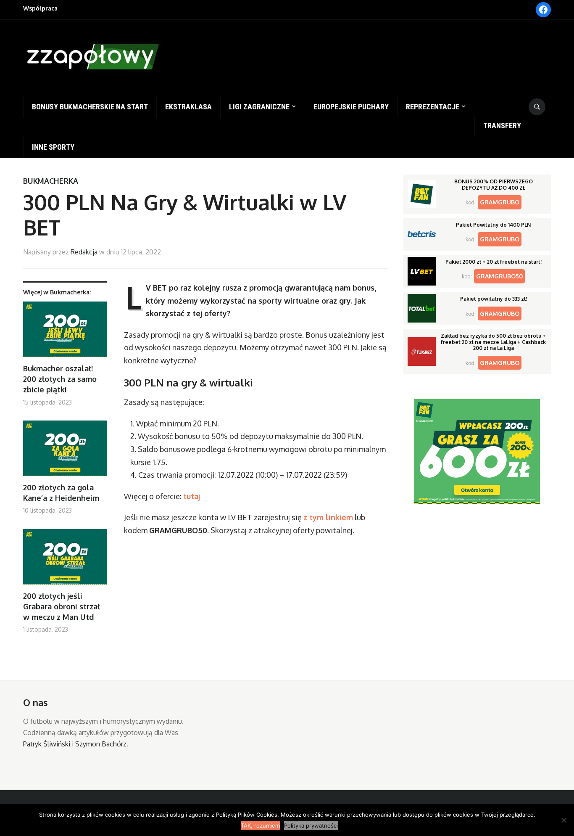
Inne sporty (53, 147)
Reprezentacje (432, 106)
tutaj (191, 496)
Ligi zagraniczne (259, 106)
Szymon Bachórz (100, 744)
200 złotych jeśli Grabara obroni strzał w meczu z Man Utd (61, 606)
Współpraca (40, 8)
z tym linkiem (328, 517)
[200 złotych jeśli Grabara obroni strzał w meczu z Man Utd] (65, 560)
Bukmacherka (50, 180)
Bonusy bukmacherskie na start (90, 106)
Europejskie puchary (351, 106)
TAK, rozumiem (260, 825)
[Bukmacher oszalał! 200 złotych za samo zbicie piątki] (65, 332)
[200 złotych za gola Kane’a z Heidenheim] (65, 451)
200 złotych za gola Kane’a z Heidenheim (61, 493)
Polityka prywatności (311, 825)
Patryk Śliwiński (46, 744)
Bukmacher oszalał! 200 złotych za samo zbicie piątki (60, 379)
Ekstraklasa (188, 106)
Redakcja (84, 252)
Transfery (502, 125)
